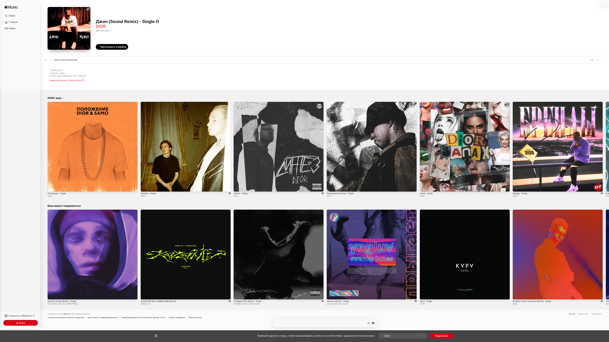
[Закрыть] (155, 335)
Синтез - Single (241, 103)
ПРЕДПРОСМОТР (587, 60)
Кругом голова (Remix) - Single (63, 211)
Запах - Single (427, 103)
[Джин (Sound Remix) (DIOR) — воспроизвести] (51, 60)
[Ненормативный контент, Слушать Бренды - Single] (516, 187)
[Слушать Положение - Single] (51, 187)
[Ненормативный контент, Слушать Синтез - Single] (237, 187)
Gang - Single (426, 211)
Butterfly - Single (149, 103)
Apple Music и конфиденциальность (103, 317)
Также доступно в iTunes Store (65, 80)
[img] (11, 7)
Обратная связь (195, 317)
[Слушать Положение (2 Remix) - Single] (330, 187)
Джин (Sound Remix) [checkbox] (64, 60)
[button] (20, 15)
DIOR (101, 26)
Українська (596, 314)
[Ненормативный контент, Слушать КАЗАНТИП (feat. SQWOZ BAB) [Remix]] (144, 295)
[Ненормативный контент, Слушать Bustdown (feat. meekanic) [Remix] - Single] (516, 295)
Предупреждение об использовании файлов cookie (143, 317)
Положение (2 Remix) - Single (342, 103)
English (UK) (583, 314)
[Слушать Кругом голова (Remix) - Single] (51, 295)
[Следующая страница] (606, 146)
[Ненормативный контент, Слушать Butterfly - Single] (144, 187)
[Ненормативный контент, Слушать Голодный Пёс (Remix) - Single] (237, 295)
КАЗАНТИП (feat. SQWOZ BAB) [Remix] (160, 211)
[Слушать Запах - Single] (423, 187)
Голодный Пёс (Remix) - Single (249, 211)
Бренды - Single (521, 103)
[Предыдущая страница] (44, 146)
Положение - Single (58, 103)
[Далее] (368, 323)
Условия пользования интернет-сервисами (66, 317)
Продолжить (442, 336)
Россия (572, 314)
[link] (56, 98)
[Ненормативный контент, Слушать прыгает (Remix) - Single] (330, 295)
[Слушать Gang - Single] (423, 295)
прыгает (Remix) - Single (339, 211)
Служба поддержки (176, 317)
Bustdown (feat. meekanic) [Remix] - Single (534, 211)
